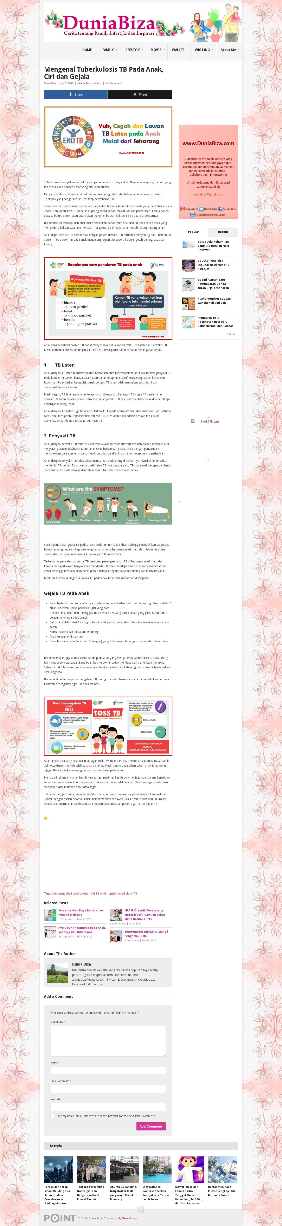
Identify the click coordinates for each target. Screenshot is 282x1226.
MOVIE (156, 50)
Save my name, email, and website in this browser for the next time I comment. (105, 1116)
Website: (56, 1099)
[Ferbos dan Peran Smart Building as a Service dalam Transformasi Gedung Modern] (58, 1169)
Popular (193, 231)
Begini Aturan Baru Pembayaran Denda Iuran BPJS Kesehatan (213, 284)
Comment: (58, 1022)
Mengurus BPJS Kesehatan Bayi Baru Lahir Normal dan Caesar (215, 322)
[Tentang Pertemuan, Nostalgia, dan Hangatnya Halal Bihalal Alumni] (91, 1169)
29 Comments (66, 936)
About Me (228, 50)
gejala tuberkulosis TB (123, 893)
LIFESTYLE (132, 50)
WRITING (202, 50)
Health (81, 83)
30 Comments (118, 923)
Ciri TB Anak (99, 893)
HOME (87, 50)
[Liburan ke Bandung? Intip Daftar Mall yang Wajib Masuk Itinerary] (124, 1169)
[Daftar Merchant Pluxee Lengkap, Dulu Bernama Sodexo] (222, 1169)
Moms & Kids (94, 83)
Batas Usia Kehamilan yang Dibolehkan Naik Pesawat (213, 246)
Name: (55, 1063)
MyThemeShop (127, 1218)
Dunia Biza (50, 83)
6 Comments (131, 940)
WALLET (178, 50)
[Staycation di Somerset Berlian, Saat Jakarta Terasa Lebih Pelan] (157, 1169)
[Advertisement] (108, 859)
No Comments (113, 83)
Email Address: (61, 1081)
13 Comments (66, 919)
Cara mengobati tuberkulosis (70, 893)
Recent (223, 231)
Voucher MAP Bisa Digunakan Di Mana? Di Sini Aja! (214, 265)
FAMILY (108, 50)
